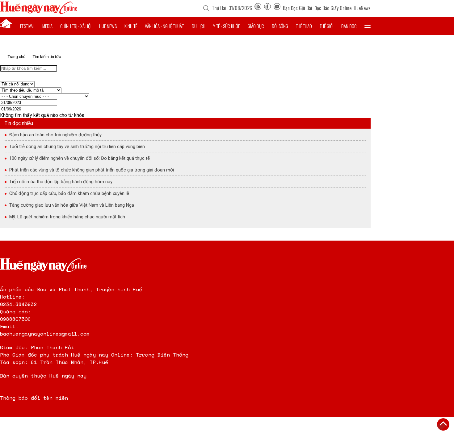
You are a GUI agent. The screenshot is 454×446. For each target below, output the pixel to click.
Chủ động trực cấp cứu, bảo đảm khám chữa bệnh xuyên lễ (69, 193)
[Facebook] (267, 8)
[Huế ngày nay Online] (38, 12)
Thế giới (327, 26)
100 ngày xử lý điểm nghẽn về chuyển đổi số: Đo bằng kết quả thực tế (79, 158)
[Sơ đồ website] (258, 8)
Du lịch (198, 26)
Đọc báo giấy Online (332, 8)
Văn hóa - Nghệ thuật (164, 26)
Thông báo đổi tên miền (34, 398)
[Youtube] (277, 8)
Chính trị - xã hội (75, 26)
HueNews (362, 8)
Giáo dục (256, 26)
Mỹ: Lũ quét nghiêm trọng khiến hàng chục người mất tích (67, 217)
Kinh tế (130, 26)
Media (47, 26)
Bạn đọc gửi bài (297, 8)
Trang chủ (16, 56)
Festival (27, 26)
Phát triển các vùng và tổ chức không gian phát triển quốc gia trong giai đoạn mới (91, 170)
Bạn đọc (349, 26)
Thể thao (304, 26)
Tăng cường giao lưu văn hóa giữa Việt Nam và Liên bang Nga (71, 205)
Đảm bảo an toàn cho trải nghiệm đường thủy (55, 135)
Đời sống (280, 26)
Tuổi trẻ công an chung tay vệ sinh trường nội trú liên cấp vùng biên (77, 146)
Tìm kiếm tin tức (47, 56)
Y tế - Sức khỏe (226, 26)
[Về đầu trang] (443, 424)
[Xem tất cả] (367, 26)
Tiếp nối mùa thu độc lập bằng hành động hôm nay (60, 181)
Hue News (108, 26)
